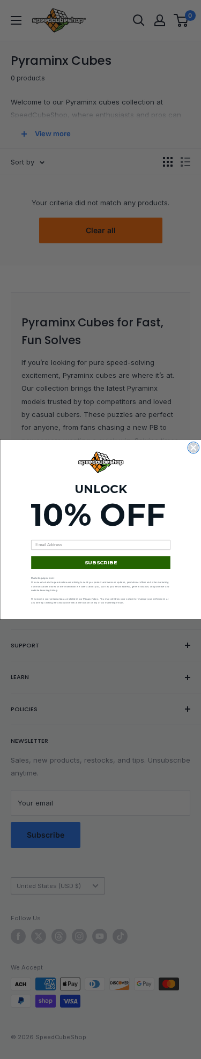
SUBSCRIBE (100, 563)
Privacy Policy (90, 599)
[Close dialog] (193, 448)
